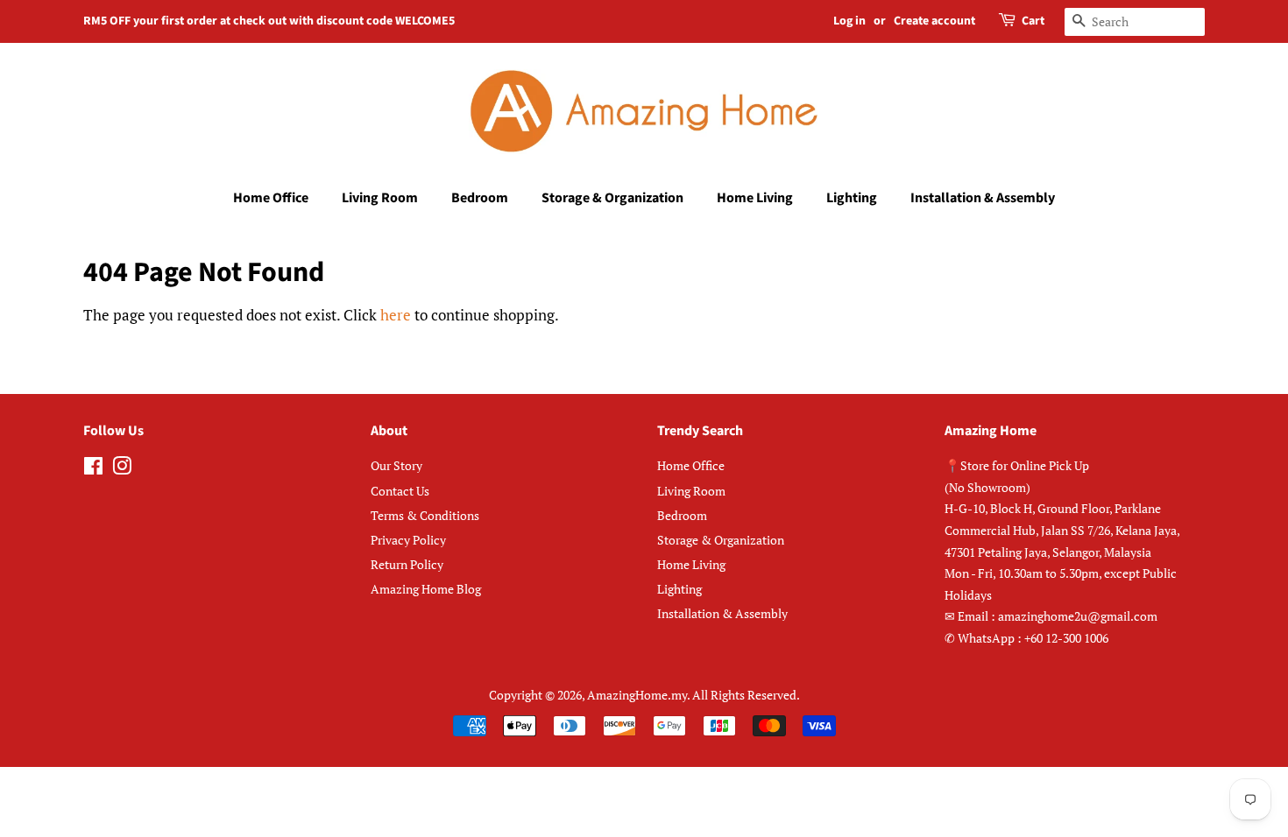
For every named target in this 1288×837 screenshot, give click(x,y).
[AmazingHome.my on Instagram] (121, 469)
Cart (1033, 21)
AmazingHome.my (637, 694)
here (395, 315)
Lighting (851, 197)
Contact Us (400, 490)
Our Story (396, 465)
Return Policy (407, 564)
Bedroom (479, 197)
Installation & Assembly (982, 197)
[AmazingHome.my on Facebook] (93, 469)
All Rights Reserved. (746, 694)
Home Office (270, 197)
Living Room (380, 197)
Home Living (755, 197)
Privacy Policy (408, 539)
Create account (934, 21)
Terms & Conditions (425, 515)
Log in (849, 21)
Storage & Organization (612, 197)
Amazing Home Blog (426, 588)
